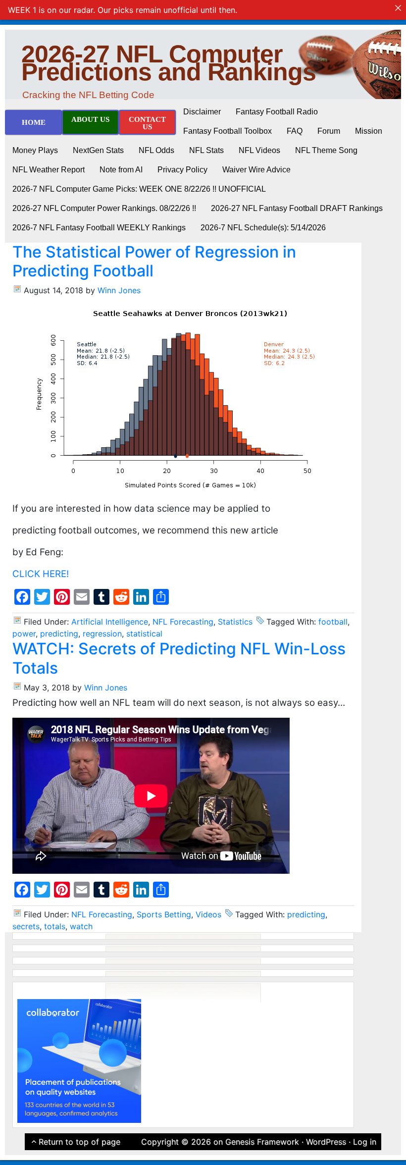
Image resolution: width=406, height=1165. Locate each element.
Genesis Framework (262, 1142)
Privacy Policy (182, 169)
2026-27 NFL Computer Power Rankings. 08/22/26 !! (104, 208)
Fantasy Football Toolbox (227, 131)
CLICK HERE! (40, 574)
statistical (144, 633)
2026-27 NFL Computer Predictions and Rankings (168, 63)
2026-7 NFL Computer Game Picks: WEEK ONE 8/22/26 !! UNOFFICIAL (139, 189)
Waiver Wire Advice (256, 169)
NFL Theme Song (326, 150)
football (333, 622)
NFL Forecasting (182, 622)
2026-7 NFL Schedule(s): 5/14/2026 (263, 227)
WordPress (326, 1142)
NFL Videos (259, 150)
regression (102, 633)
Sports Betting (164, 914)
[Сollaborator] (79, 1060)
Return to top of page (79, 1142)
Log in (364, 1142)
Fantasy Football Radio (277, 111)
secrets (26, 926)
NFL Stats (206, 150)
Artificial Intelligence (109, 622)
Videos (208, 914)
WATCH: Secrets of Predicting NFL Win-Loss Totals (179, 658)
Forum (328, 131)
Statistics (235, 622)
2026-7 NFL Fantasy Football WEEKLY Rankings (99, 227)
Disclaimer (202, 111)
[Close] (398, 8)
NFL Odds (156, 150)
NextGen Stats (98, 150)
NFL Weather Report (48, 169)
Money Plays (35, 150)
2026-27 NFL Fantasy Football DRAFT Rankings (297, 208)
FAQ (295, 131)
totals (54, 926)
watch (81, 926)
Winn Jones (119, 290)
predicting (59, 633)
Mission (368, 131)
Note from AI (121, 169)
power (24, 633)
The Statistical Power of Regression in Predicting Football (154, 261)
